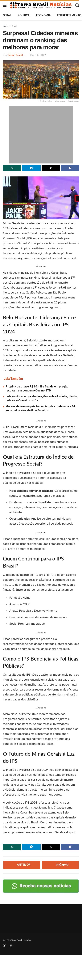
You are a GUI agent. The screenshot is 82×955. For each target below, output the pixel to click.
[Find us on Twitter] (4, 946)
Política (24, 15)
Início (5, 26)
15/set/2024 (38, 55)
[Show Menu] (4, 5)
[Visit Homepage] (41, 5)
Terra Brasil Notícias (21, 940)
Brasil (14, 26)
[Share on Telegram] (31, 168)
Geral (7, 15)
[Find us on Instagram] (11, 946)
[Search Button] (77, 5)
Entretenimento (69, 15)
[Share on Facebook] (70, 168)
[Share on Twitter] (51, 168)
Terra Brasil (15, 55)
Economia (43, 15)
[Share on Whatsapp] (12, 168)
